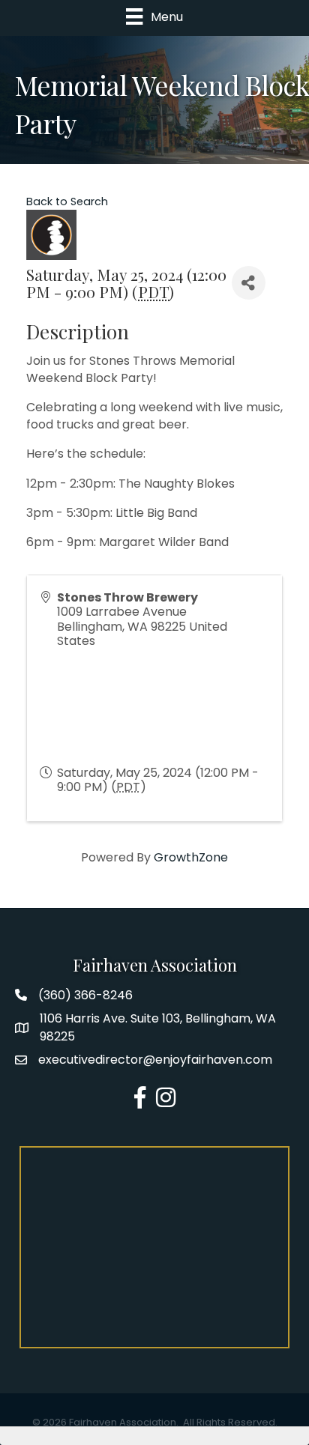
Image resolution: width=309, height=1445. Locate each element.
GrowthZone (191, 857)
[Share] (249, 283)
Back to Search (67, 201)
